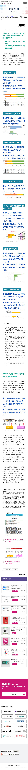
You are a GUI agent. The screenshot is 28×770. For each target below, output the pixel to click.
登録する (14, 694)
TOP (2, 16)
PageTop (24, 764)
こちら (16, 430)
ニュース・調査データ (11, 16)
